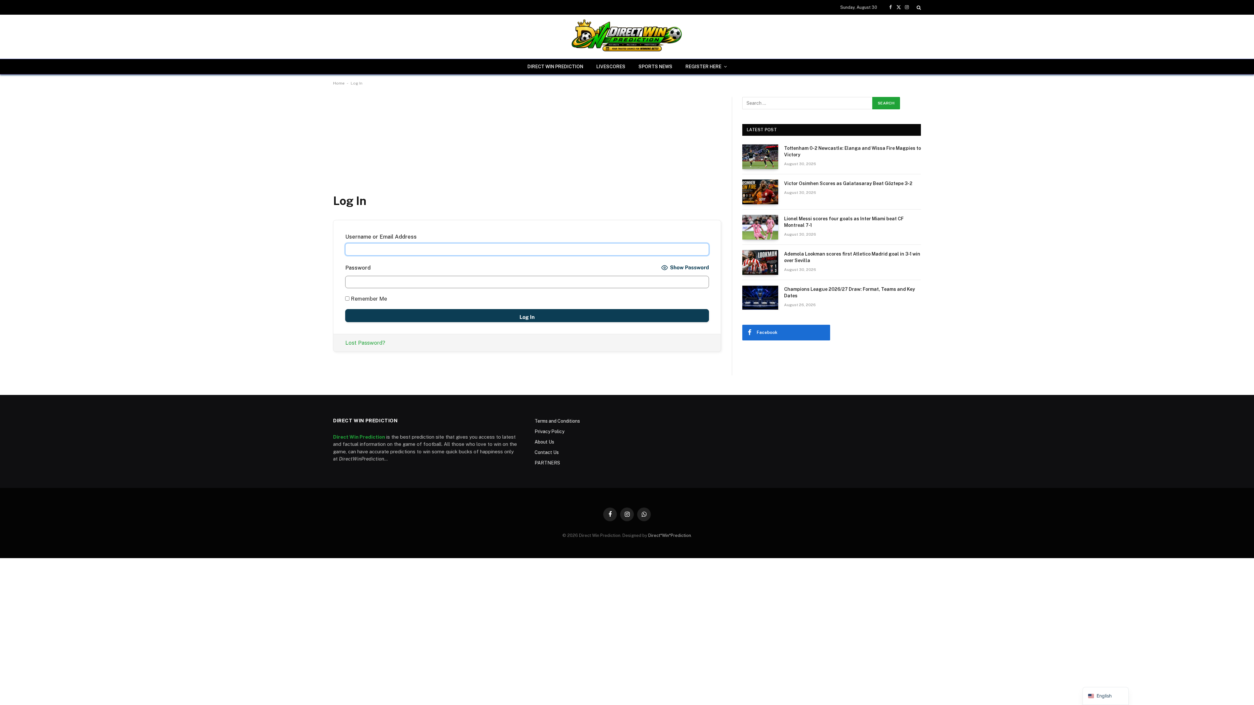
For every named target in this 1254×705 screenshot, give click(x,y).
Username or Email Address (381, 236)
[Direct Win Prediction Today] (627, 37)
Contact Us (547, 452)
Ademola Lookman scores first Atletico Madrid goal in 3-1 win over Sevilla (852, 257)
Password (358, 267)
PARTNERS (547, 462)
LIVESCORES (610, 66)
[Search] (918, 7)
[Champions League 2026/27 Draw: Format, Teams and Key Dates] (760, 297)
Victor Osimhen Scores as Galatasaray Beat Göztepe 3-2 (848, 183)
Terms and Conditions (557, 421)
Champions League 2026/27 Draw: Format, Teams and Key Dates (849, 292)
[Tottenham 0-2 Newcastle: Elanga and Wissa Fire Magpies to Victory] (760, 156)
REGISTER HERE (703, 66)
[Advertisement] (527, 145)
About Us (544, 442)
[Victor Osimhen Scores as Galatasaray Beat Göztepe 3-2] (760, 192)
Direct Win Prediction (555, 66)
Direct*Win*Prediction (669, 535)
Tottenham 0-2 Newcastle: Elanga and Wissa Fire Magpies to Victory (852, 151)
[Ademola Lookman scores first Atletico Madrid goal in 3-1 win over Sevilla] (760, 262)
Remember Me (368, 298)
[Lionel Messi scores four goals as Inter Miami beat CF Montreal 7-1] (760, 227)
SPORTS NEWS (655, 66)
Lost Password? (365, 342)
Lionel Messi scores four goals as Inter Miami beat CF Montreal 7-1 (844, 222)
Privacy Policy (549, 431)
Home (339, 83)
